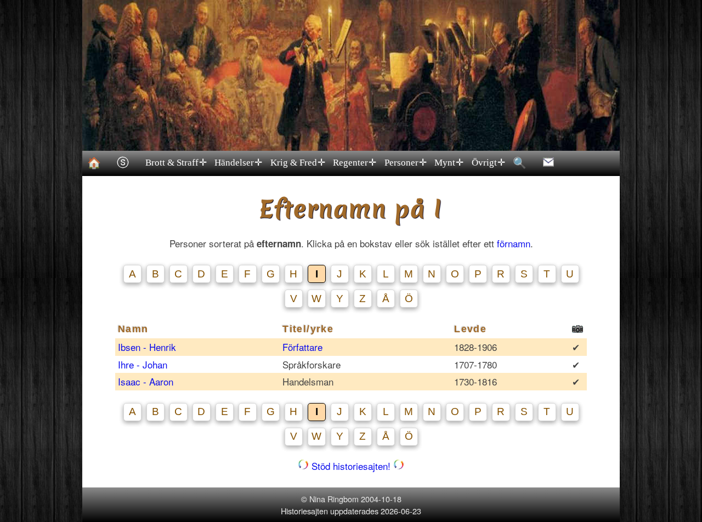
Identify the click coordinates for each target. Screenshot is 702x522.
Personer (405, 162)
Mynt (448, 162)
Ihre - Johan (144, 364)
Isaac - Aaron (147, 381)
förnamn (513, 243)
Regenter (354, 162)
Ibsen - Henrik (148, 347)
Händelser (238, 162)
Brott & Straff (176, 162)
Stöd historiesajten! (351, 466)
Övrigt (488, 162)
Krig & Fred (297, 162)
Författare (302, 347)
